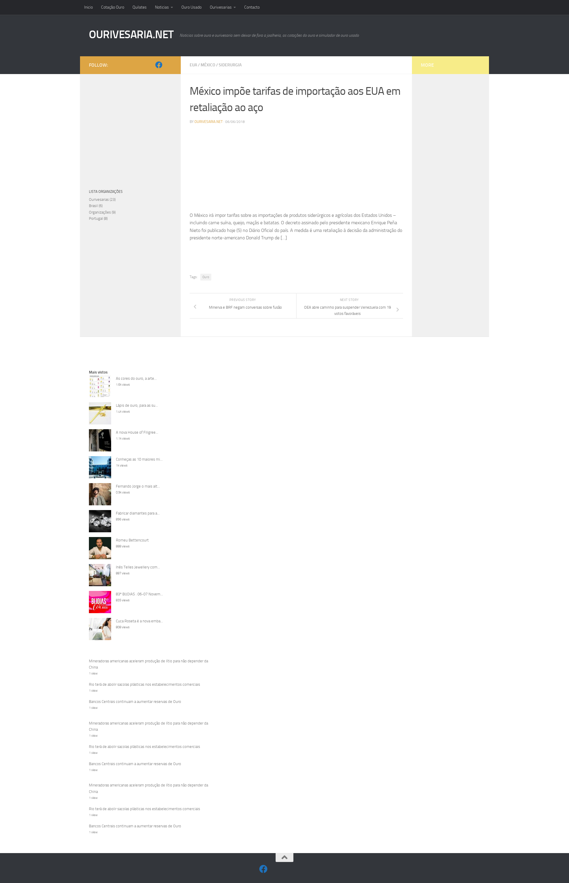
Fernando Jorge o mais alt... (138, 486)
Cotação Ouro (112, 7)
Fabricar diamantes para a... (138, 513)
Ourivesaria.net (208, 122)
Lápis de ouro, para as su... (137, 405)
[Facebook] (158, 64)
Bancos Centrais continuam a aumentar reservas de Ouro (135, 701)
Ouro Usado (191, 7)
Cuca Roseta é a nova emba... (139, 621)
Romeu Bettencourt (132, 540)
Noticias (162, 7)
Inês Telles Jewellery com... (138, 567)
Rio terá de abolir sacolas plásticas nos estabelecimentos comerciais (144, 684)
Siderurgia (230, 65)
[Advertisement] (296, 170)
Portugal (96, 218)
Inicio (88, 7)
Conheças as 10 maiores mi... (139, 459)
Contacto (252, 7)
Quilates (139, 7)
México (208, 65)
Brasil (93, 205)
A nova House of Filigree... (137, 432)
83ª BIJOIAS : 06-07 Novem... (139, 594)
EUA (193, 65)
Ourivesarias (221, 7)
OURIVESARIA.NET (131, 34)
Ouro (205, 277)
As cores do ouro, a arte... (136, 378)
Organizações (100, 212)
